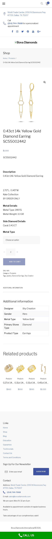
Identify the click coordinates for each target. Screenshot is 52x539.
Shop (5, 432)
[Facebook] (12, 31)
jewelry (9, 276)
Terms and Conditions (12, 457)
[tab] (13, 287)
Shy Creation (29, 276)
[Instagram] (17, 31)
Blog (5, 436)
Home (5, 58)
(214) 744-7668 (15, 23)
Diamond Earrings (18, 276)
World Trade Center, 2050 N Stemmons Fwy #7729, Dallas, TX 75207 (26, 13)
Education (7, 440)
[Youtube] (33, 31)
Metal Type (9, 232)
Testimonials (8, 449)
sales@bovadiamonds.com (20, 496)
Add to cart (15, 262)
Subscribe (41, 471)
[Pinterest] (28, 31)
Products (12, 58)
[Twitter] (22, 31)
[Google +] (38, 31)
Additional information (13, 288)
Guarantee (7, 445)
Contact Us (7, 453)
